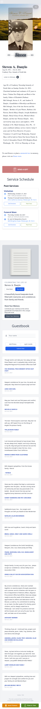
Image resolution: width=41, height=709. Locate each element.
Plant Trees (29, 203)
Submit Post (20, 348)
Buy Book (20, 289)
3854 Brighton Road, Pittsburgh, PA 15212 (21, 221)
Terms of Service (25, 700)
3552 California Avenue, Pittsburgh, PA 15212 (22, 200)
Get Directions (12, 203)
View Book (9, 289)
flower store (17, 156)
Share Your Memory (12, 316)
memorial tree (25, 153)
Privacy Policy (15, 700)
